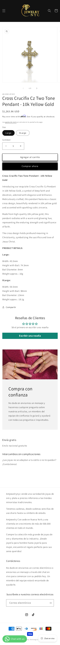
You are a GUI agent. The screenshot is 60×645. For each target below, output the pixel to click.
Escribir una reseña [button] (30, 335)
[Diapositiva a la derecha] (36, 88)
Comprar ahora (30, 166)
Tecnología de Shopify (37, 639)
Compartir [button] (11, 307)
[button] (3, 10)
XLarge (22, 133)
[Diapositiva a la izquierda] (23, 88)
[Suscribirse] (50, 603)
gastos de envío (11, 122)
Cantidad (6, 140)
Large (8, 133)
